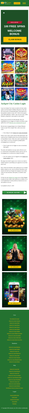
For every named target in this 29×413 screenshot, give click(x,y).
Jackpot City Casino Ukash (14, 355)
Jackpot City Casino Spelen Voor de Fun (14, 339)
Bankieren (14, 343)
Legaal (14, 391)
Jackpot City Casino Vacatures (14, 321)
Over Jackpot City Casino (14, 318)
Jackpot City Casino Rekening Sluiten (14, 377)
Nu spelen (14, 230)
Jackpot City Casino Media (14, 323)
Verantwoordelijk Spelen (14, 395)
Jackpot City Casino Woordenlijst (14, 379)
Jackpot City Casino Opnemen (14, 357)
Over (14, 315)
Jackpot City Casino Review (14, 325)
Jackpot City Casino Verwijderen (15, 375)
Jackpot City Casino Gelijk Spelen (14, 337)
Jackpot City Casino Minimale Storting (14, 359)
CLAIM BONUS (14, 39)
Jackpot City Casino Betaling (14, 361)
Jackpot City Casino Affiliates (14, 331)
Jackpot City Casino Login (14, 381)
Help (14, 365)
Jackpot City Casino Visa (14, 351)
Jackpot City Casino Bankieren (14, 347)
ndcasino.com (12, 408)
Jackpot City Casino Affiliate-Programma (14, 333)
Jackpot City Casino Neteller (14, 349)
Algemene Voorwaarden (14, 399)
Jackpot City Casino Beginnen (14, 371)
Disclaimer (14, 403)
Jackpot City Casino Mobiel (14, 329)
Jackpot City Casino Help (14, 369)
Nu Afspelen (17, 3)
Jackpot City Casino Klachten (14, 385)
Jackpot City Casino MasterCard (14, 353)
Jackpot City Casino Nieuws (14, 327)
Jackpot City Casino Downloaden (14, 335)
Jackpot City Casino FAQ (14, 373)
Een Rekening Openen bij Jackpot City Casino (14, 388)
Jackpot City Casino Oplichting (14, 383)
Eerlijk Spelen (14, 397)
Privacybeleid (14, 401)
